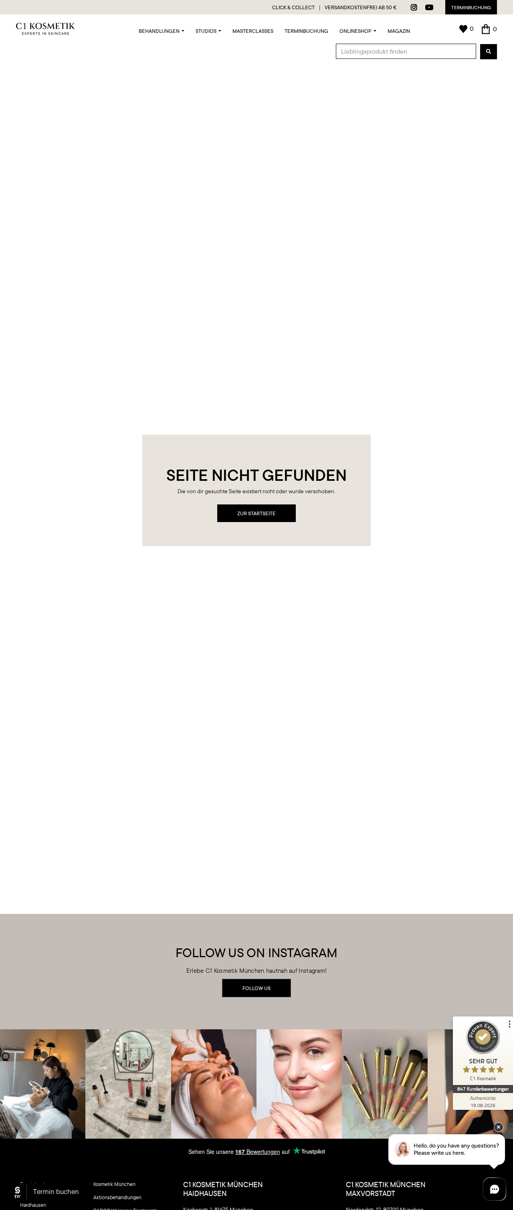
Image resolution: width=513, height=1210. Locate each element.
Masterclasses (252, 31)
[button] (161, 28)
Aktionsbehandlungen (117, 1197)
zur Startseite (256, 513)
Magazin (399, 31)
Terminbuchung (471, 7)
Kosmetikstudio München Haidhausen (48, 1201)
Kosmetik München (114, 1184)
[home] (45, 29)
